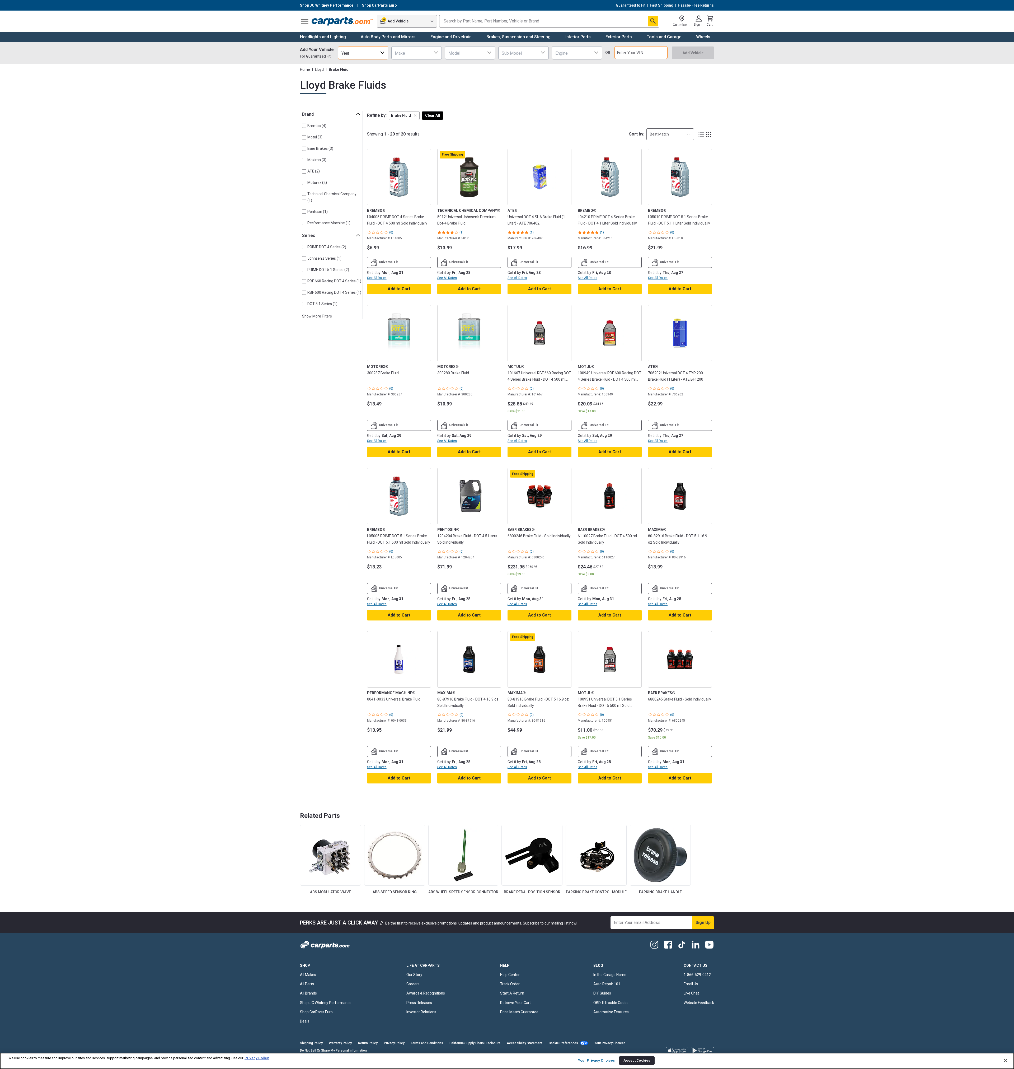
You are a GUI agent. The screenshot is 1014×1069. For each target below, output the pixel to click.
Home (305, 69)
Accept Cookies (636, 1060)
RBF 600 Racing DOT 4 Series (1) (334, 292)
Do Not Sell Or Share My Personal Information (333, 1050)
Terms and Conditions (427, 1043)
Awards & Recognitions (425, 993)
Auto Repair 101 (606, 984)
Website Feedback (699, 1003)
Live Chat (691, 993)
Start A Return (512, 993)
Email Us (691, 984)
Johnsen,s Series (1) (324, 258)
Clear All (432, 115)
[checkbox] (304, 126)
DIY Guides (602, 993)
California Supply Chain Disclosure (474, 1043)
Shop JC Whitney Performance (325, 1003)
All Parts (307, 984)
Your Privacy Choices (610, 1043)
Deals (304, 1021)
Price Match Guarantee (519, 1012)
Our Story (414, 975)
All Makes (308, 975)
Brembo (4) (316, 126)
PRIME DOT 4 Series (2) (326, 247)
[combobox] (363, 52)
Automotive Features (611, 1012)
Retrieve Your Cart (515, 1003)
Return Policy (368, 1043)
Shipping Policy (311, 1043)
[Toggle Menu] (304, 21)
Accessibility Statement (524, 1043)
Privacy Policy (394, 1043)
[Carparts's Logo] (342, 21)
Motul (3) (314, 137)
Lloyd (319, 69)
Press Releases (419, 1003)
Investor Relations (421, 1012)
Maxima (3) (316, 160)
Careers (413, 984)
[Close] (1005, 1060)
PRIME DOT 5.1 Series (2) (328, 270)
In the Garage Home (609, 975)
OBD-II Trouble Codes (610, 1003)
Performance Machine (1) (328, 223)
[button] (404, 115)
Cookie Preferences (563, 1043)
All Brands (308, 993)
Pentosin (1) (317, 211)
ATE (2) (313, 171)
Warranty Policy (340, 1043)
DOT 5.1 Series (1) (322, 304)
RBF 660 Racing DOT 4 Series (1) (334, 281)
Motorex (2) (317, 182)
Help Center (510, 975)
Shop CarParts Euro (316, 1012)
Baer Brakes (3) (320, 148)
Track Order (510, 984)
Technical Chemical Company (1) (331, 197)
